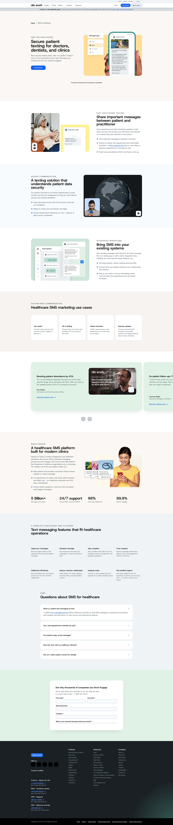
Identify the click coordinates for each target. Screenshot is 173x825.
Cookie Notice (92, 821)
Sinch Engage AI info (99, 782)
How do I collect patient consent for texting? (59, 655)
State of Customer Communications (104, 775)
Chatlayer (71, 777)
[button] (119, 1)
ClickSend (71, 775)
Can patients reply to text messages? (57, 635)
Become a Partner (98, 767)
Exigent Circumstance (135, 821)
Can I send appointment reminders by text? (59, 625)
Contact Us (121, 772)
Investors (121, 767)
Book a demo (136, 5)
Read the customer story (45, 397)
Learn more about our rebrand (124, 9)
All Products (71, 782)
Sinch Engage (72, 757)
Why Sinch (121, 755)
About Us (121, 752)
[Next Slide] (90, 419)
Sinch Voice (71, 755)
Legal (78, 821)
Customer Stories (98, 755)
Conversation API (73, 760)
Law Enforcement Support (119, 821)
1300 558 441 (36, 808)
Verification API (72, 762)
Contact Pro (71, 780)
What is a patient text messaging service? (59, 609)
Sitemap (95, 785)
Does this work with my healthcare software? (60, 645)
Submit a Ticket (97, 765)
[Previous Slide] (83, 419)
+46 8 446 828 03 (37, 791)
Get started (125, 5)
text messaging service (59, 613)
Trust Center (97, 757)
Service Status (97, 762)
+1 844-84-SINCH (37, 783)
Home (33, 23)
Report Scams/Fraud (104, 821)
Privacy (84, 821)
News (95, 752)
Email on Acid (72, 770)
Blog (94, 780)
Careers (120, 765)
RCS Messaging (98, 770)
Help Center (96, 760)
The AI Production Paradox (100, 772)
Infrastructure (122, 760)
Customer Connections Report (102, 777)
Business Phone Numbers (75, 752)
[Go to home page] (36, 5)
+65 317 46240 (36, 800)
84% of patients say (116, 145)
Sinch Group (122, 757)
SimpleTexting (72, 772)
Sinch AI (120, 762)
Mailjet (70, 767)
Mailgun (70, 765)
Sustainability (122, 770)
